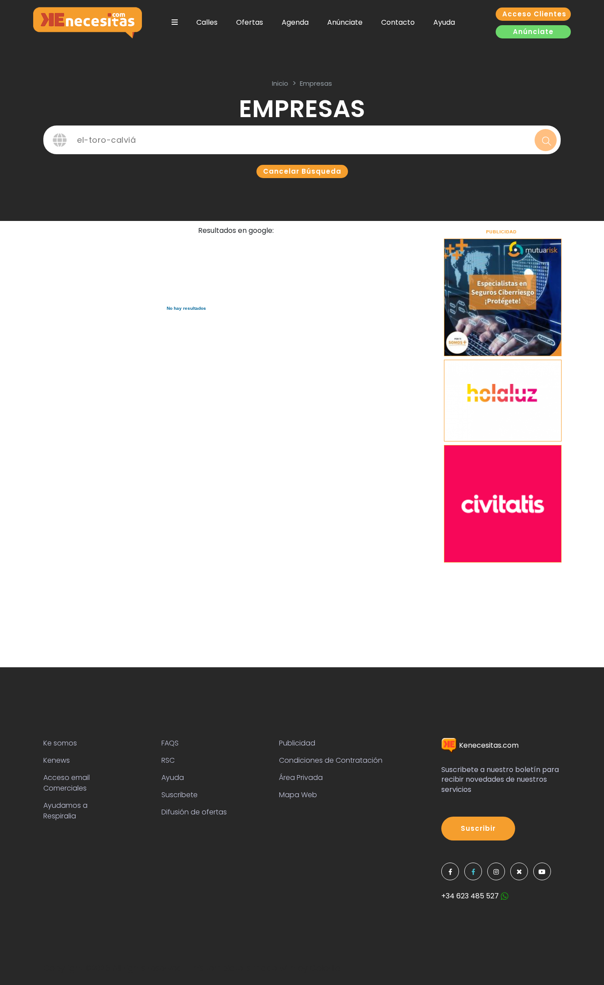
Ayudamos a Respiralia (65, 810)
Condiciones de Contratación (330, 760)
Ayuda (444, 22)
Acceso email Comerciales (66, 782)
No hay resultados (186, 308)
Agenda (295, 22)
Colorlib (325, 968)
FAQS (170, 743)
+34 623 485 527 (471, 896)
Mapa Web (298, 795)
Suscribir (478, 828)
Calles (207, 22)
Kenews (56, 760)
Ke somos (60, 743)
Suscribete (179, 795)
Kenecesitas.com (488, 745)
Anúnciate (345, 22)
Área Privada (301, 777)
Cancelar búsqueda (302, 171)
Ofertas (249, 22)
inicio (280, 83)
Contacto (398, 22)
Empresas (316, 83)
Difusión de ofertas (194, 812)
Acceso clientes (534, 14)
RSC (168, 760)
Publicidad (297, 743)
